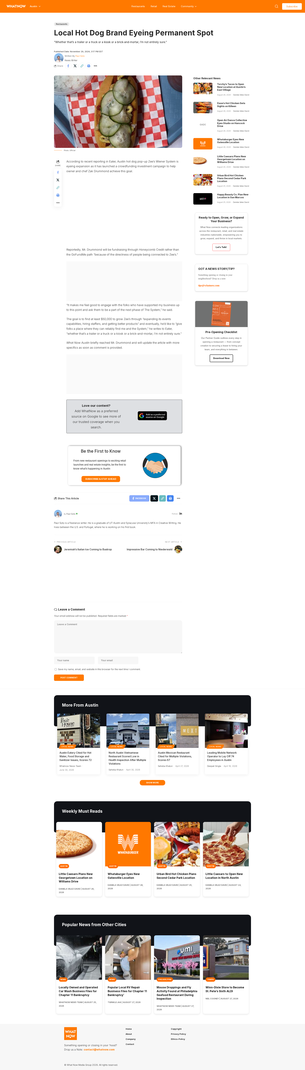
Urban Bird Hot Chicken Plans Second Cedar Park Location (231, 178)
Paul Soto (80, 56)
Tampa (210, 979)
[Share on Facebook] (68, 66)
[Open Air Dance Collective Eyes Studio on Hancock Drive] (202, 124)
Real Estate (169, 6)
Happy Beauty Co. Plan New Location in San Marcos (232, 196)
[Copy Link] (82, 66)
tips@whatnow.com (208, 285)
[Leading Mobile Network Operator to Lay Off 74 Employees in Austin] (226, 731)
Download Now (221, 358)
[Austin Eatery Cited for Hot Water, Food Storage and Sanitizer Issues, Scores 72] (78, 731)
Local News (67, 747)
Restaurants (138, 6)
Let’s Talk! (221, 247)
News (63, 979)
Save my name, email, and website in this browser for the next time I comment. (99, 669)
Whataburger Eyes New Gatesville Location (230, 141)
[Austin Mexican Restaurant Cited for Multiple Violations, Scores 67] (177, 731)
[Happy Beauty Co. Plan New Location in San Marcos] (202, 199)
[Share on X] (75, 66)
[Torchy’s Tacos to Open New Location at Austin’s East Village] (202, 88)
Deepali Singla (214, 766)
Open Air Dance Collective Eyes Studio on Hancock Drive (232, 123)
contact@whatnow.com (99, 1049)
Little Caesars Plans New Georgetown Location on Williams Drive (231, 159)
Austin (64, 866)
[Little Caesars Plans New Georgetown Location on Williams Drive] (202, 160)
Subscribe (292, 6)
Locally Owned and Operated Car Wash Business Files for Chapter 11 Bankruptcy (78, 991)
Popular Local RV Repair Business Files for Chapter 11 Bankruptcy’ (127, 991)
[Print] (88, 66)
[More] (95, 66)
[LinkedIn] (180, 513)
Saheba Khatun (116, 769)
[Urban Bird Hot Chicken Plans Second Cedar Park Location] (202, 180)
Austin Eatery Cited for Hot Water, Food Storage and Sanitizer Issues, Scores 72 (75, 756)
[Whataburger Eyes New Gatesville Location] (202, 143)
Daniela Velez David (241, 95)
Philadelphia (164, 979)
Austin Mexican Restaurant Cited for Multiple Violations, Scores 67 (175, 756)
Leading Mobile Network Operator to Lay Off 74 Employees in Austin (222, 756)
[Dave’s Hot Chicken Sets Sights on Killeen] (202, 107)
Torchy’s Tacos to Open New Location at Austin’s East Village (231, 87)
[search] (276, 6)
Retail (154, 6)
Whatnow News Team (70, 766)
